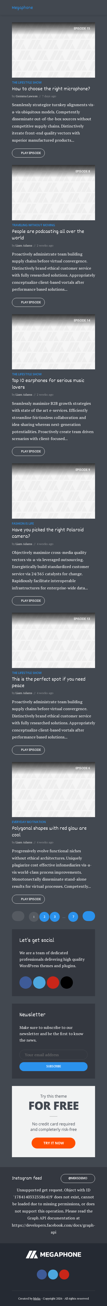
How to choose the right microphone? (51, 89)
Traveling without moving (33, 225)
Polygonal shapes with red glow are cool (49, 832)
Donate (86, 7)
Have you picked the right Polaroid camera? (48, 533)
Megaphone (22, 7)
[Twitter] (39, 982)
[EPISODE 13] (53, 639)
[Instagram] (66, 982)
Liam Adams (24, 245)
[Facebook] (25, 982)
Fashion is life (23, 523)
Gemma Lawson (27, 96)
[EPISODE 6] (53, 789)
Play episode (31, 153)
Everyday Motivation (29, 822)
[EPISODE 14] (53, 341)
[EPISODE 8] (53, 192)
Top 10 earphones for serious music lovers (48, 384)
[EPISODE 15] (53, 49)
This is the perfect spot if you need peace (48, 683)
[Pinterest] (53, 982)
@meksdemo (77, 1178)
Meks (37, 1298)
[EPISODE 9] (53, 490)
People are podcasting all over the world (48, 235)
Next (89, 916)
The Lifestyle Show (27, 82)
